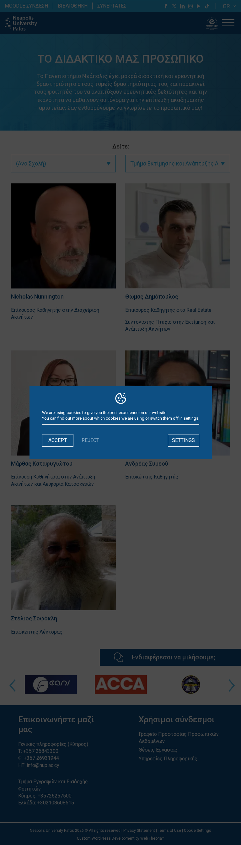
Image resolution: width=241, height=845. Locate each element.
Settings (183, 440)
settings (191, 418)
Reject (90, 440)
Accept (57, 440)
